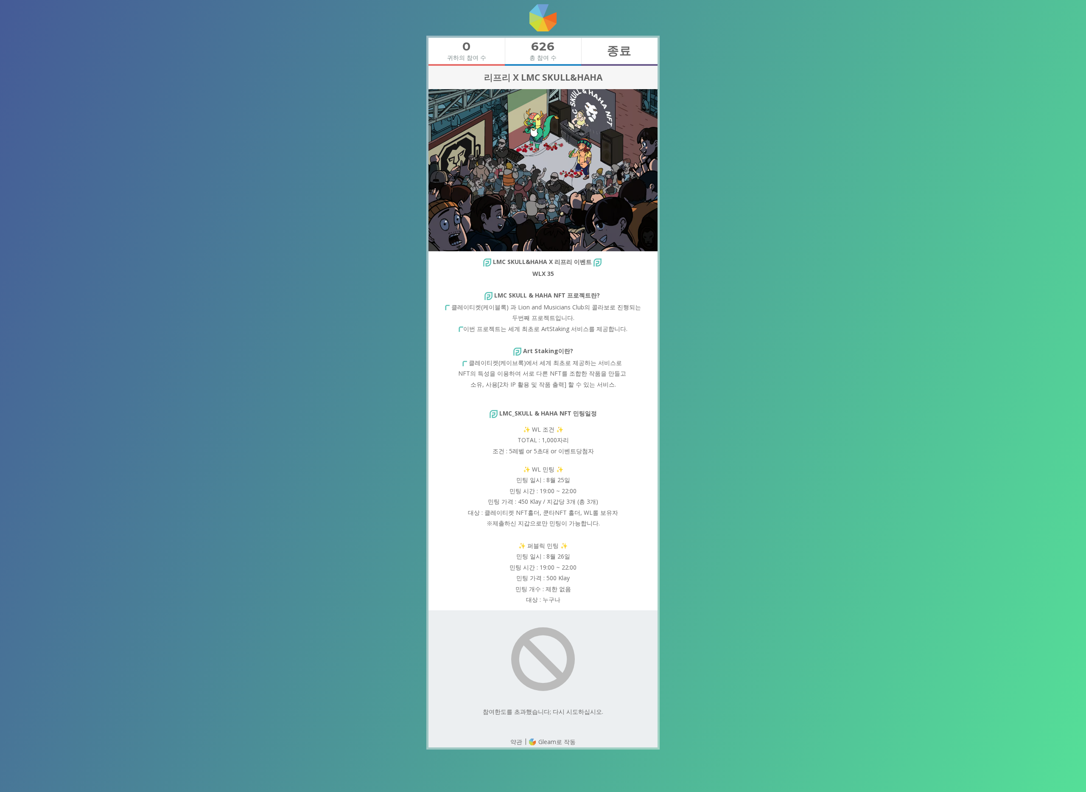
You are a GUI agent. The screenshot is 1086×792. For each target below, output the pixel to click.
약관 (516, 742)
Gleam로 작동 (556, 742)
